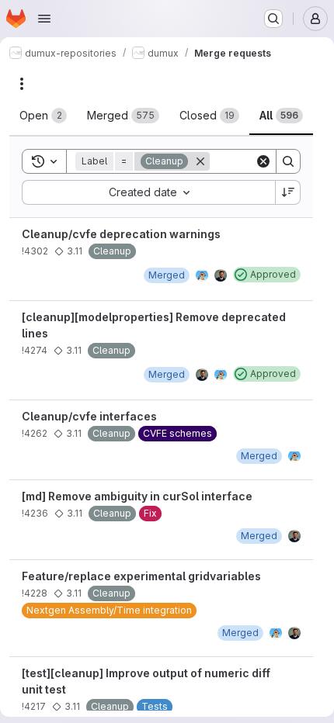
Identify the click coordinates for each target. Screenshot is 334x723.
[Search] (288, 161)
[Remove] (200, 161)
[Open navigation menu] (44, 18)
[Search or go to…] (273, 18)
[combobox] (148, 192)
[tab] (43, 115)
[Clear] (263, 161)
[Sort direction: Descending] (288, 192)
